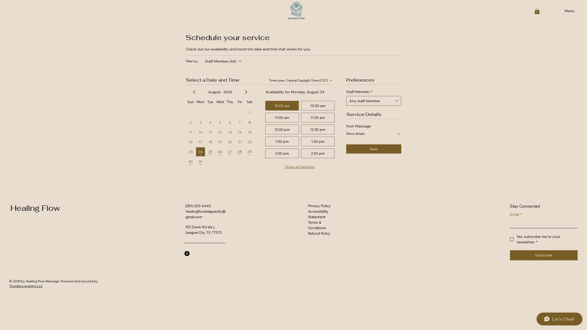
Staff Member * (359, 91)
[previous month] (194, 92)
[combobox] (373, 101)
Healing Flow (35, 208)
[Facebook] (187, 253)
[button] (537, 11)
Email (516, 214)
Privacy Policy (319, 206)
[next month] (246, 92)
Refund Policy (319, 233)
